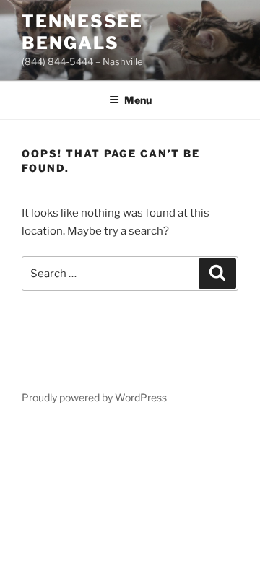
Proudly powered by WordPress (94, 397)
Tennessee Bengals (82, 32)
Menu (138, 100)
